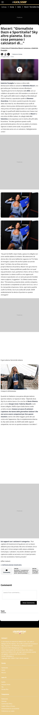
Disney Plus (4, 689)
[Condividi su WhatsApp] (2, 54)
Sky (2, 687)
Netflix (3, 682)
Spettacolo (4, 668)
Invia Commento (29, 603)
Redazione (4, 699)
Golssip (4, 7)
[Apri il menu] (2, 2)
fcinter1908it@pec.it (7, 656)
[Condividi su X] (8, 54)
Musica (3, 672)
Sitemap (3, 701)
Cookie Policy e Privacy (8, 706)
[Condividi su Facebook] (5, 54)
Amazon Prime (5, 684)
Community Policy (6, 704)
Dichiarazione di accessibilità (10, 708)
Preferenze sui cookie (7, 711)
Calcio (19, 7)
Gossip (12, 7)
